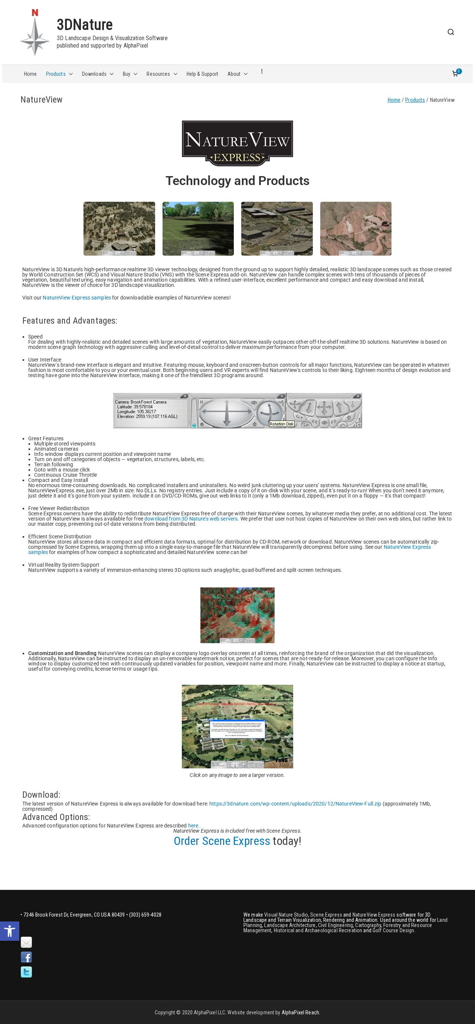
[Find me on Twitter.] (26, 972)
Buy (126, 74)
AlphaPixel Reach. (301, 1012)
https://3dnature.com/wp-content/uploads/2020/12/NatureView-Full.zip (295, 804)
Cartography (368, 925)
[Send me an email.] (26, 943)
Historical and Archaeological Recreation (318, 930)
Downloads (94, 74)
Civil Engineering (335, 925)
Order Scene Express (222, 841)
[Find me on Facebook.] (26, 957)
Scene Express (326, 915)
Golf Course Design (394, 930)
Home (30, 74)
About (234, 74)
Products (56, 74)
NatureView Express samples (77, 298)
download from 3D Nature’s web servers (191, 519)
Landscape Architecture (289, 925)
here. (194, 826)
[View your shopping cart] (455, 74)
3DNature (85, 24)
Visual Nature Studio (286, 915)
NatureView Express (374, 915)
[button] (9, 931)
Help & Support (203, 74)
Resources (158, 74)
